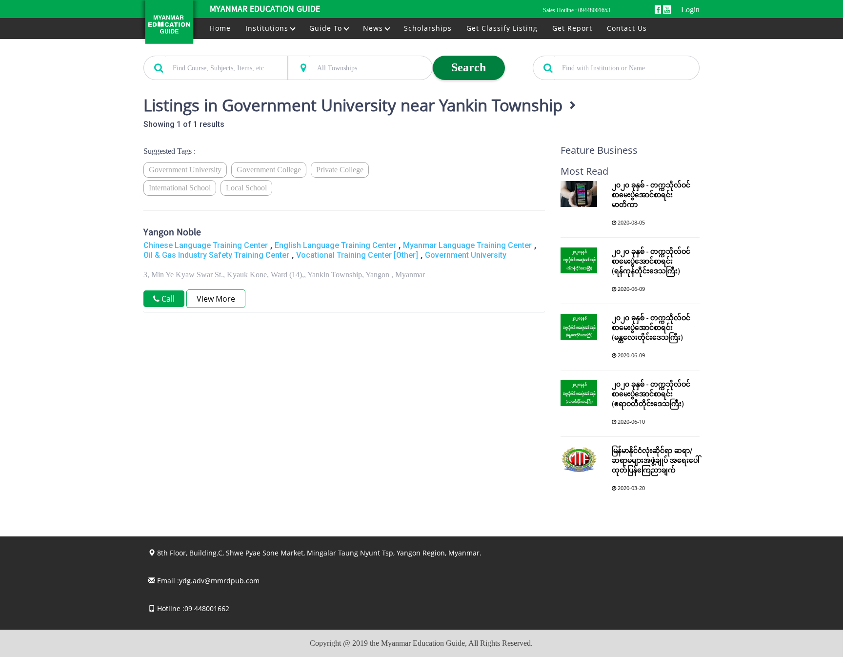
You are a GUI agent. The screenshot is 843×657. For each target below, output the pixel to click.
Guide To (326, 28)
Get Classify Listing (502, 28)
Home (220, 28)
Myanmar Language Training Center (467, 245)
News (374, 28)
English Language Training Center (335, 245)
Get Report (572, 28)
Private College (339, 169)
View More (216, 298)
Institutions (268, 28)
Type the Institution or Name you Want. (587, 50)
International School (180, 188)
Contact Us (627, 28)
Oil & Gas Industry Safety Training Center (216, 255)
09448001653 (594, 10)
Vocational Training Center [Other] (357, 255)
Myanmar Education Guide (265, 9)
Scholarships (428, 28)
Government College (269, 169)
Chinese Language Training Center (205, 245)
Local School (246, 188)
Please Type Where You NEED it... (334, 50)
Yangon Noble (172, 233)
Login (690, 9)
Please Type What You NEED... (185, 50)
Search (468, 67)
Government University (185, 169)
